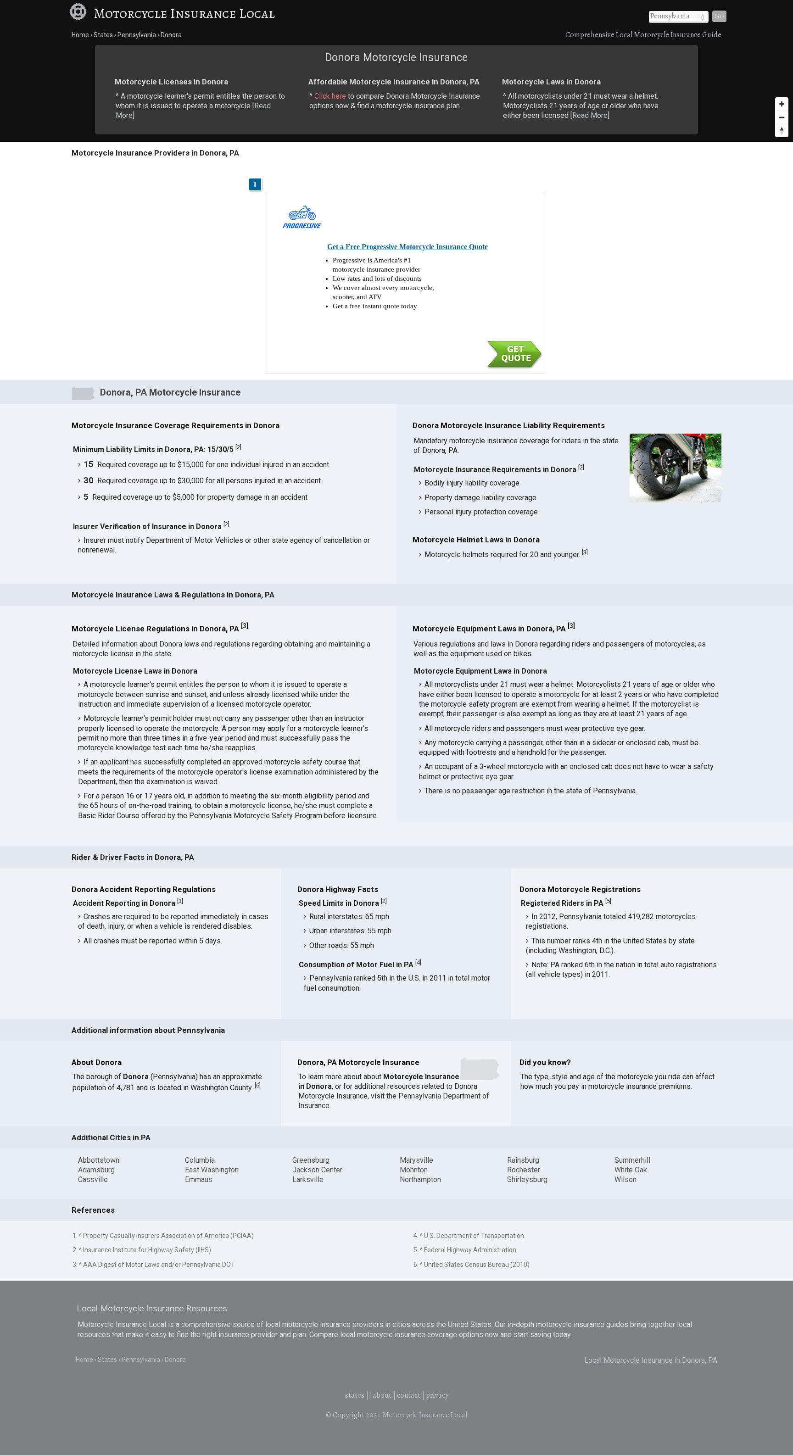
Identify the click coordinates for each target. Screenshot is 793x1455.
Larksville (308, 1179)
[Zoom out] (781, 117)
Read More (590, 115)
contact (408, 1395)
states (354, 1395)
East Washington (212, 1169)
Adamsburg (96, 1169)
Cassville (93, 1179)
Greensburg (310, 1160)
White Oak (630, 1169)
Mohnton (414, 1169)
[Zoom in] (781, 104)
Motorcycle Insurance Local (184, 13)
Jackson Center (317, 1169)
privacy (437, 1395)
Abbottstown (98, 1160)
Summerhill (632, 1160)
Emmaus (198, 1179)
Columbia (200, 1160)
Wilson (625, 1179)
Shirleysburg (527, 1179)
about (382, 1395)
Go (719, 16)
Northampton (420, 1179)
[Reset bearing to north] (781, 130)
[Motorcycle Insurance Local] (80, 13)
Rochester (523, 1169)
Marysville (416, 1160)
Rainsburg (523, 1160)
